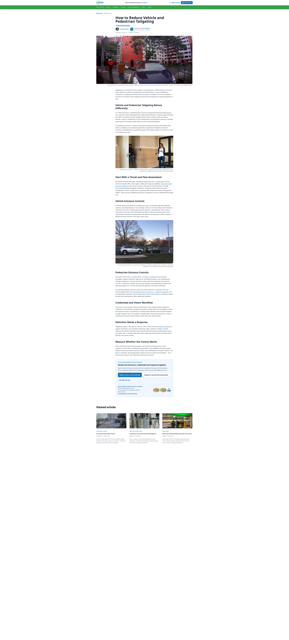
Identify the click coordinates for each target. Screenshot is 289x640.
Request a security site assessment (156, 375)
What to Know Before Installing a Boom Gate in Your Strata (177, 433)
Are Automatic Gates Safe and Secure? (105, 433)
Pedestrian (115, 7)
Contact (149, 7)
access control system (125, 307)
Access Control (100, 7)
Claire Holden (146, 28)
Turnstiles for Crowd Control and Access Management (142, 433)
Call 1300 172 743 (124, 380)
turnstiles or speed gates (150, 277)
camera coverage (163, 326)
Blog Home (99, 13)
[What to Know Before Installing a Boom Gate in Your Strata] (177, 420)
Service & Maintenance (133, 7)
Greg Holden (125, 29)
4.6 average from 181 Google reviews (127, 393)
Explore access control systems (129, 375)
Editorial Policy (108, 13)
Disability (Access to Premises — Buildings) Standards (151, 292)
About (143, 7)
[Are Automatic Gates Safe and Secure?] (111, 420)
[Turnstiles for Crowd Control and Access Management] (144, 420)
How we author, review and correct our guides (130, 386)
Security (123, 7)
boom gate (145, 205)
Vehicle (108, 7)
